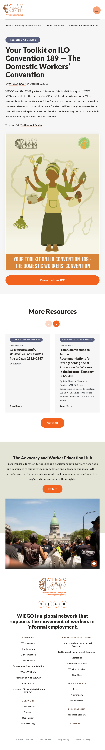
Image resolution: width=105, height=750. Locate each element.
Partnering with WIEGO (28, 677)
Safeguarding (63, 739)
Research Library (77, 714)
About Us (28, 638)
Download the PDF (35, 280)
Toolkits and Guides (31, 125)
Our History (28, 660)
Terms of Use (44, 739)
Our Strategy (28, 723)
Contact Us (28, 683)
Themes (28, 712)
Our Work (28, 701)
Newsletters (77, 700)
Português (23, 116)
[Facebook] (48, 604)
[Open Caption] (94, 563)
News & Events (77, 683)
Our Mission (28, 649)
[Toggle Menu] (97, 10)
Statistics (77, 657)
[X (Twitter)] (41, 604)
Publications (76, 709)
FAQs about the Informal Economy (76, 652)
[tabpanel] (52, 534)
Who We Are (28, 643)
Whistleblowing (82, 739)
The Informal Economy (77, 638)
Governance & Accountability (28, 666)
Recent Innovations (76, 663)
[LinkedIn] (56, 604)
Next (56, 323)
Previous (48, 323)
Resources (77, 723)
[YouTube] (64, 604)
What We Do (28, 706)
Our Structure (28, 654)
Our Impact (28, 717)
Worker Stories (76, 669)
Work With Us (28, 672)
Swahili (35, 116)
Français (10, 116)
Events (77, 689)
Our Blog (77, 675)
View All (52, 423)
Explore (52, 488)
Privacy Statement (24, 739)
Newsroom (77, 694)
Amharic (51, 116)
